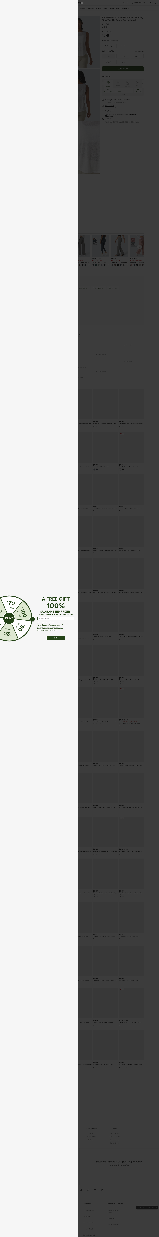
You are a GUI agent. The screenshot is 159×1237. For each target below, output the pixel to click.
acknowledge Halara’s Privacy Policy (46, 630)
